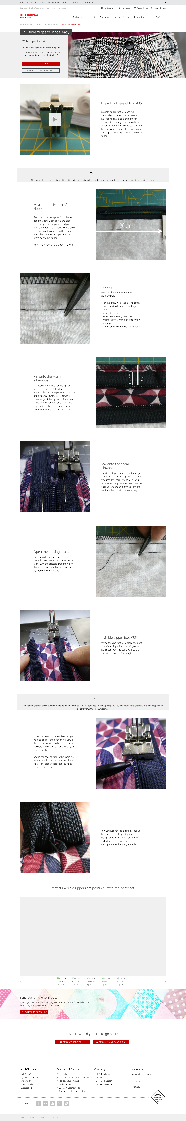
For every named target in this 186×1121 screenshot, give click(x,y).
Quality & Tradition (30, 1077)
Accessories (91, 17)
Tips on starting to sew (74, 1042)
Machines (77, 17)
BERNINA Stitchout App (69, 1087)
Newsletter (23, 8)
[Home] (29, 16)
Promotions (140, 17)
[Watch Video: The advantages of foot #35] (55, 119)
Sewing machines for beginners (73, 1091)
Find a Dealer (65, 1084)
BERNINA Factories (104, 1084)
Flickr (45, 1103)
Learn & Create (157, 17)
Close (165, 2)
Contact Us (62, 8)
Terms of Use (54, 1117)
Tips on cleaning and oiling (112, 1042)
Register (137, 1087)
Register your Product (69, 1080)
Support (53, 8)
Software (104, 17)
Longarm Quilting (122, 17)
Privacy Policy (42, 1117)
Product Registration (36, 8)
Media (99, 1077)
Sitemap (22, 1117)
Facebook (38, 1103)
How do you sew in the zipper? (41, 70)
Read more (93, 2)
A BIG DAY (26, 1074)
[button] (115, 8)
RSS (52, 1103)
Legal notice (31, 1117)
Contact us (64, 1074)
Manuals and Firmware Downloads (75, 1077)
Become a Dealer (104, 1080)
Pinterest (59, 1103)
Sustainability (27, 1084)
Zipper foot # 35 (41, 63)
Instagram (66, 1103)
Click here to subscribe (34, 1012)
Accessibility (27, 1087)
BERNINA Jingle (103, 1074)
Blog (47, 8)
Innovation (26, 1080)
